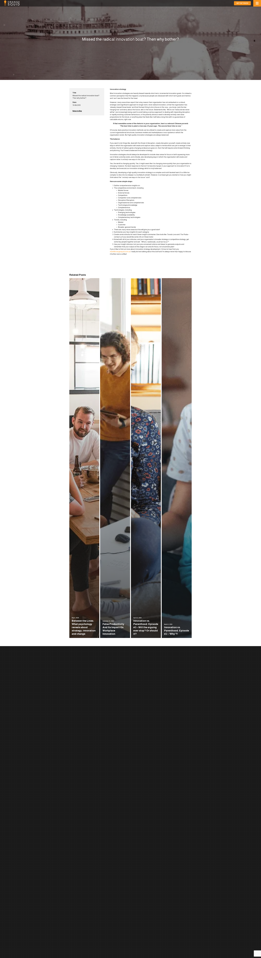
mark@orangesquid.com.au (120, 251)
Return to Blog (77, 111)
